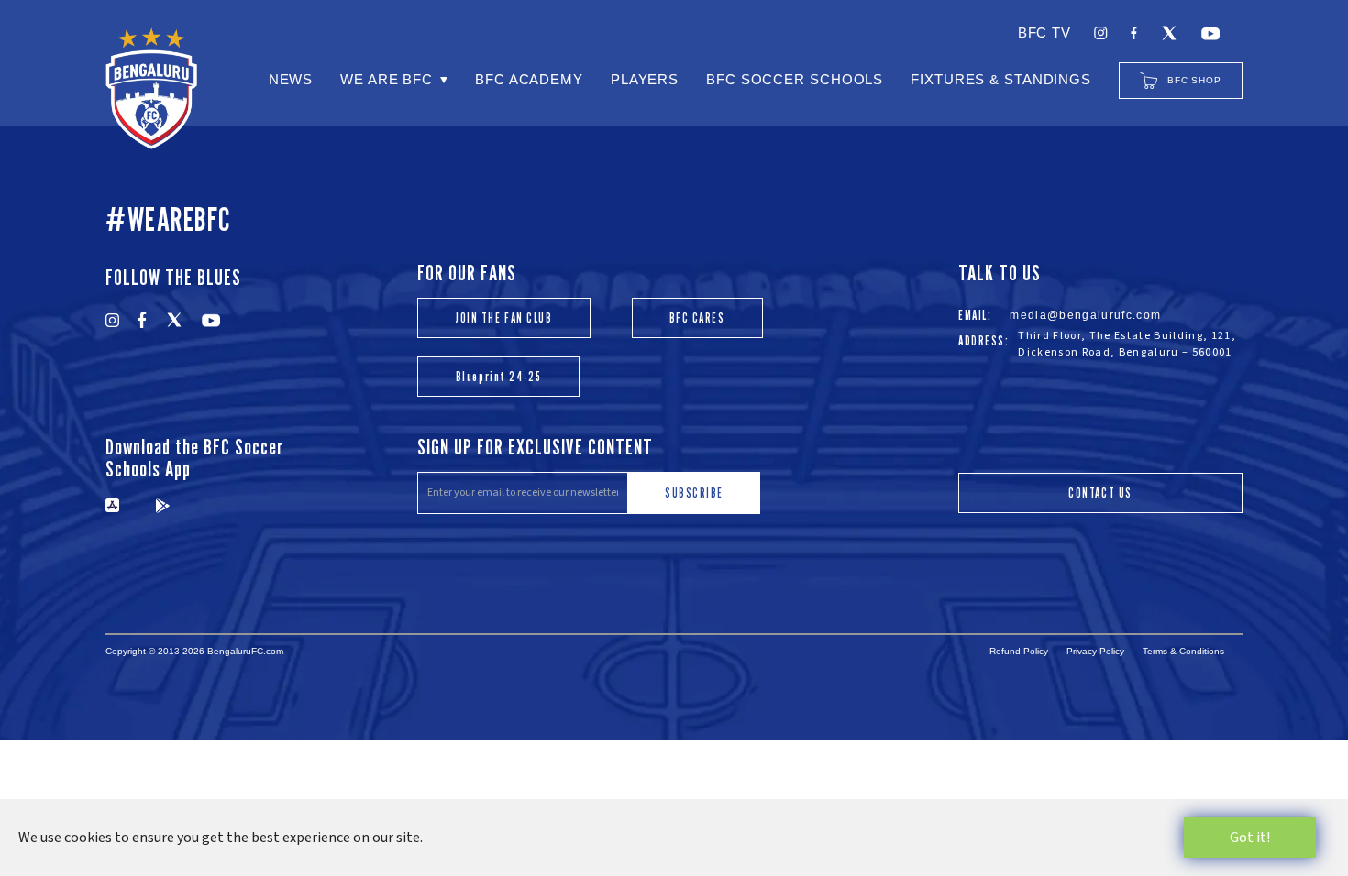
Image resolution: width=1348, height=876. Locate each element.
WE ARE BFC (386, 79)
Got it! (1250, 837)
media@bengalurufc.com (1085, 315)
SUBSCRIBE (694, 492)
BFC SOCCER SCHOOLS (794, 79)
